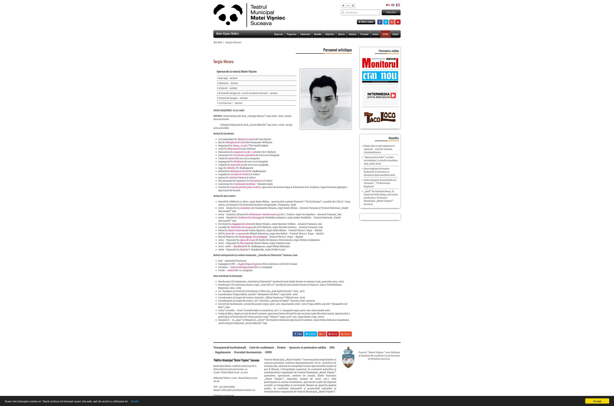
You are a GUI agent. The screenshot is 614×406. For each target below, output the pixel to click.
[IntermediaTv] (380, 95)
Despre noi (278, 34)
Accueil (217, 42)
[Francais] (397, 5)
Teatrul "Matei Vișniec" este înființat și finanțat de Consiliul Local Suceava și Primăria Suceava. (379, 355)
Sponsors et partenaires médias (307, 347)
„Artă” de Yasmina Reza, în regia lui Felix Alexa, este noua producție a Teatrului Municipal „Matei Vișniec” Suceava (381, 198)
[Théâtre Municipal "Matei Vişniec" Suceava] (248, 15)
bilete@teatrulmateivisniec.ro (230, 369)
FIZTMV (385, 34)
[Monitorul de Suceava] (380, 62)
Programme (291, 34)
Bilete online (367, 22)
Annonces (352, 34)
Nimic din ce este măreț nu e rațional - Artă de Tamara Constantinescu (379, 149)
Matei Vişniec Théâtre (227, 33)
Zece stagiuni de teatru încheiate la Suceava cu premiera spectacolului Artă (379, 171)
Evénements (305, 34)
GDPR (268, 352)
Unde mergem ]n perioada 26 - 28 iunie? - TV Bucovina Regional (381, 183)
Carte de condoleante (261, 347)
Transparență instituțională (229, 347)
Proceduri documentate (248, 352)
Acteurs (375, 34)
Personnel (364, 34)
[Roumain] (388, 5)
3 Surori (223, 88)
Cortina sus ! (225, 103)
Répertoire (330, 34)
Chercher (391, 12)
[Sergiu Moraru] (325, 99)
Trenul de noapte (228, 98)
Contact (395, 34)
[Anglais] (393, 5)
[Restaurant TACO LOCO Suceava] (380, 116)
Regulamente (223, 352)
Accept (597, 401)
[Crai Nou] (380, 76)
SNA (332, 347)
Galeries (341, 34)
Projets (281, 347)
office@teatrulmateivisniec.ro (238, 390)
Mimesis (223, 83)
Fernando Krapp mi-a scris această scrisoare (243, 93)
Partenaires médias (389, 51)
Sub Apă (223, 78)
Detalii (133, 401)
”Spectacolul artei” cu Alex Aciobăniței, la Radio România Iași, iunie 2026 (381, 160)
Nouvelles (318, 34)
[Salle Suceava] (348, 357)
